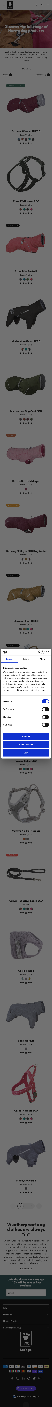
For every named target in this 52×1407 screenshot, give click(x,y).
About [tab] (42, 659)
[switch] (45, 709)
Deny (26, 753)
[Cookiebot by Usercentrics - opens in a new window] (38, 652)
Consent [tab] (9, 659)
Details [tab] (26, 659)
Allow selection (26, 744)
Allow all (26, 736)
